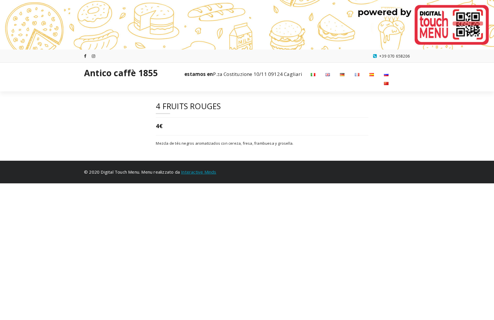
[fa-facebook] (85, 56)
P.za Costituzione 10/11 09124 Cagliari (243, 74)
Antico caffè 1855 (121, 73)
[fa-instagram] (93, 56)
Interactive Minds (198, 172)
